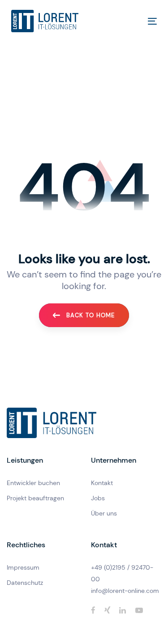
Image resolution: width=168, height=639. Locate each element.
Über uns (104, 513)
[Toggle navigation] (132, 21)
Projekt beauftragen (35, 498)
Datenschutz (25, 583)
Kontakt (102, 483)
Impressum (23, 567)
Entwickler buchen (33, 483)
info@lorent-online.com (125, 591)
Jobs (98, 498)
